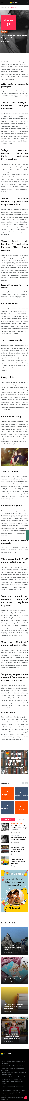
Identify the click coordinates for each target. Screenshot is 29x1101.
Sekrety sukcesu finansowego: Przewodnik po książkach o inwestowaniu (14, 1006)
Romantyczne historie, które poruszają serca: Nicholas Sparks (18, 849)
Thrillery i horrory (15, 835)
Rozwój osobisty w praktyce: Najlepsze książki (13, 1065)
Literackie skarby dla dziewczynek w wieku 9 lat (14, 1077)
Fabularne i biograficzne (16, 823)
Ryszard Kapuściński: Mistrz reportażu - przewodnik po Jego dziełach (19, 828)
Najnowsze (8, 819)
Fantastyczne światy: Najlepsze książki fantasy (14, 1090)
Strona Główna (5, 7)
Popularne (21, 819)
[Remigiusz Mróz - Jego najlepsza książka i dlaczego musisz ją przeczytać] (14, 762)
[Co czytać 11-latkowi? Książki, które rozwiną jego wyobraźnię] (14, 891)
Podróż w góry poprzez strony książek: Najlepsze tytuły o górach (14, 947)
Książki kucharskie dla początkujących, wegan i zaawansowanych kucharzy (13, 1036)
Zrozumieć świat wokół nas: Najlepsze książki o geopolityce (14, 978)
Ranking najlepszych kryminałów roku (11, 1079)
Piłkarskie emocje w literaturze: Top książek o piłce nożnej (18, 861)
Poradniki (4, 31)
